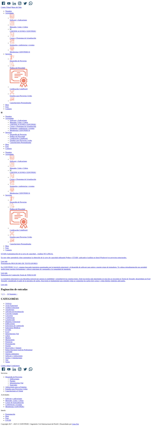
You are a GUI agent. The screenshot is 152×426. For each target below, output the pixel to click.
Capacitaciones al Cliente (14, 391)
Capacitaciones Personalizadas (20, 103)
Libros (7, 336)
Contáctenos (15, 366)
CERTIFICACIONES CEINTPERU (23, 31)
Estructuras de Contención (14, 326)
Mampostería (9, 340)
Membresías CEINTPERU (14, 407)
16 (8, 294)
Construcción (10, 320)
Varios (7, 362)
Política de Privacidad (17, 68)
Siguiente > (13, 294)
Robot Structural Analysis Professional (18, 350)
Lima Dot (75, 424)
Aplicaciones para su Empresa (15, 387)
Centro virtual (6, 366)
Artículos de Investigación (14, 312)
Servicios (8, 54)
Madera (8, 338)
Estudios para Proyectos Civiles (21, 96)
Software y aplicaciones (13, 399)
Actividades (9, 13)
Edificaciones (10, 324)
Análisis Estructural (12, 308)
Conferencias (10, 318)
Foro (7, 107)
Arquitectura (9, 310)
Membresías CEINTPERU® (20, 52)
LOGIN (8, 420)
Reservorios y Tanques (13, 348)
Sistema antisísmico (12, 354)
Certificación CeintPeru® (19, 89)
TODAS (8, 304)
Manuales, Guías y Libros (19, 27)
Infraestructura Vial (12, 334)
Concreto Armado (11, 314)
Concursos (9, 316)
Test (6, 360)
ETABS (8, 330)
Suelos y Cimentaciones (13, 358)
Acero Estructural (11, 306)
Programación (10, 344)
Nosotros (8, 11)
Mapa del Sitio (16, 7)
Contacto (8, 109)
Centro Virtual (6, 7)
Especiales (13, 385)
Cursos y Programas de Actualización (23, 38)
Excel (7, 332)
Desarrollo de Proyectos (18, 61)
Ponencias (8, 342)
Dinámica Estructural (12, 322)
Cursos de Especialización (14, 403)
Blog (7, 105)
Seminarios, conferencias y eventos (22, 45)
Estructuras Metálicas (12, 328)
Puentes (8, 346)
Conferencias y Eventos (13, 405)
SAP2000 (8, 352)
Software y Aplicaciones (18, 20)
